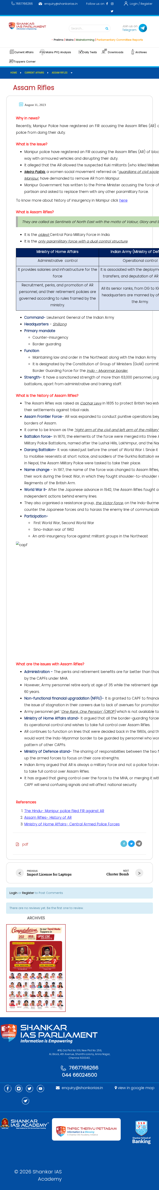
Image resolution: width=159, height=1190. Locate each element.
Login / (135, 4)
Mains (59, 40)
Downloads (115, 52)
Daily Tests (89, 52)
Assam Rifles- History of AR (48, 817)
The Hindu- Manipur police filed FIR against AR (64, 810)
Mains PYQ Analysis (58, 52)
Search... (77, 28)
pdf (23, 844)
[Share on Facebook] (123, 843)
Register (146, 4)
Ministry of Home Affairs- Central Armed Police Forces (72, 824)
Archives (141, 52)
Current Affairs (24, 52)
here (123, 200)
